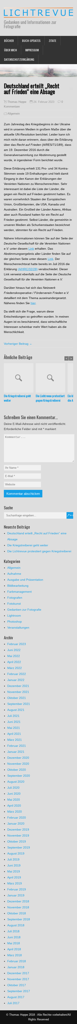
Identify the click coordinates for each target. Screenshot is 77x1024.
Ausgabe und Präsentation (25, 579)
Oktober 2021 (16, 698)
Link (31, 248)
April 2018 (14, 949)
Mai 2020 (13, 799)
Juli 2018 (13, 931)
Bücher (9, 40)
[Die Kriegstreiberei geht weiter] (20, 378)
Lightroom (14, 615)
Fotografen (14, 597)
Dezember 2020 (18, 757)
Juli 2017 (13, 1003)
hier (33, 303)
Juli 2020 (13, 787)
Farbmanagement (19, 591)
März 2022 (14, 668)
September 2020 (18, 775)
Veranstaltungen (18, 627)
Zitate (52, 40)
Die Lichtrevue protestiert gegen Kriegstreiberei (50, 397)
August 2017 (15, 997)
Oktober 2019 (16, 841)
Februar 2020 (16, 817)
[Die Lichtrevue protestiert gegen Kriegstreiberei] (52, 378)
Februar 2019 (16, 889)
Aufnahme (14, 573)
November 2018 (18, 907)
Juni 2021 (14, 721)
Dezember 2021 (18, 686)
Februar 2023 (16, 644)
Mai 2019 (13, 871)
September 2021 (18, 704)
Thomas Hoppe (16, 101)
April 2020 (14, 805)
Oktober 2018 (16, 913)
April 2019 (14, 877)
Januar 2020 (15, 823)
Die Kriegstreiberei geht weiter (17, 397)
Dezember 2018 (18, 901)
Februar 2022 (16, 674)
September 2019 (18, 847)
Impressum (32, 50)
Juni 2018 (14, 937)
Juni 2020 (14, 793)
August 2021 (15, 710)
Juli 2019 (13, 859)
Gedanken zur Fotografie (24, 609)
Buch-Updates (31, 40)
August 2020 (15, 781)
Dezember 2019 (18, 829)
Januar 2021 (15, 751)
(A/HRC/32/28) (28, 269)
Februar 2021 (16, 745)
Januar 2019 (15, 895)
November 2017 (18, 979)
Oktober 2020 (16, 769)
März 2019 (14, 883)
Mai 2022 (13, 656)
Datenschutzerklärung (19, 59)
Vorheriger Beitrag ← (18, 343)
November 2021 (18, 692)
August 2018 (15, 925)
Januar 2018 (15, 967)
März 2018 (14, 955)
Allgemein (13, 113)
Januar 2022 (15, 680)
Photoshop (14, 621)
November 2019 (18, 835)
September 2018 (18, 919)
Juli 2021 (13, 716)
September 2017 (18, 991)
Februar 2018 (16, 961)
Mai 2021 (13, 727)
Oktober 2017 (16, 985)
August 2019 (15, 853)
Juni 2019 (14, 865)
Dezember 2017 (18, 973)
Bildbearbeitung (17, 585)
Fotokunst (14, 603)
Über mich (10, 50)
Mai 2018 (13, 943)
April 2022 (14, 662)
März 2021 (14, 739)
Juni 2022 (14, 650)
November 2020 (18, 763)
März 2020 (14, 811)
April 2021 (14, 733)
